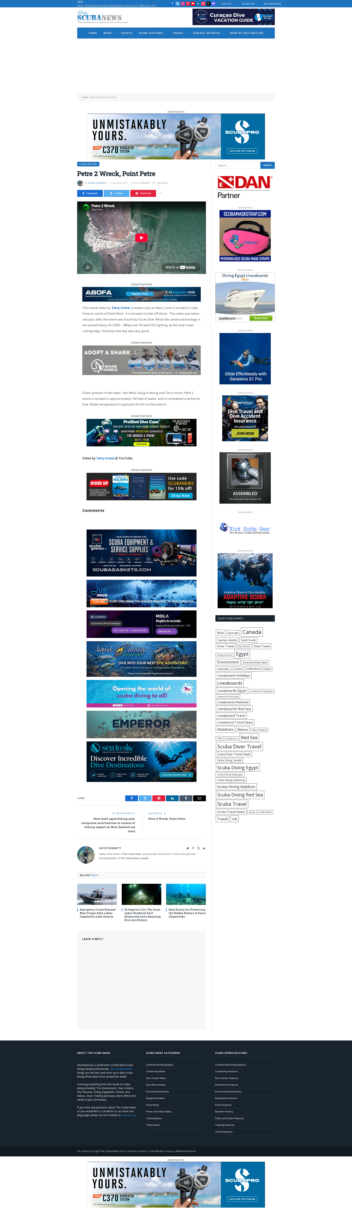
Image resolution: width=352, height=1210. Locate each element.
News (108, 33)
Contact (227, 3)
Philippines (231, 738)
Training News (154, 1118)
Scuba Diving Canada (229, 760)
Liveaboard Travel (231, 715)
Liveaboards (229, 683)
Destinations (272, 3)
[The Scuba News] (104, 17)
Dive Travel (262, 646)
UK (234, 818)
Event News (152, 1105)
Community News (155, 1071)
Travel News (153, 1125)
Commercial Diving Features (230, 1064)
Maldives (225, 729)
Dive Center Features (227, 1078)
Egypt (242, 654)
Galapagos (223, 668)
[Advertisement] (176, 66)
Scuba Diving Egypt (237, 767)
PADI (219, 738)
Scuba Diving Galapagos (230, 774)
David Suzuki (248, 640)
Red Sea (249, 737)
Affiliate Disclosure (185, 1151)
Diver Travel (225, 646)
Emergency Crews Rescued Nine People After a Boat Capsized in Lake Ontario (97, 913)
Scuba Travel (232, 803)
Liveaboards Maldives (233, 702)
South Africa (265, 812)
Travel (178, 33)
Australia (233, 633)
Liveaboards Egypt (232, 690)
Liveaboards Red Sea (234, 708)
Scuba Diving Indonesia (231, 780)
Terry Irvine (105, 458)
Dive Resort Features (226, 1084)
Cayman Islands (227, 640)
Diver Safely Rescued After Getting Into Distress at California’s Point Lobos (118, 5)
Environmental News (255, 662)
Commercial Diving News (159, 1064)
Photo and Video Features (229, 1118)
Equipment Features (226, 1098)
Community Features (226, 1071)
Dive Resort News (156, 1084)
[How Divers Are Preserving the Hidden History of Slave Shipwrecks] (186, 894)
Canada (252, 632)
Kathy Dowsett (97, 183)
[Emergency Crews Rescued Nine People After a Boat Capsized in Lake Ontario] (97, 894)
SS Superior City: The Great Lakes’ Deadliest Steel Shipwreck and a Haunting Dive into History (142, 915)
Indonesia (253, 669)
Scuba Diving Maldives (236, 786)
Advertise (248, 3)
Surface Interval (206, 33)
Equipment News (155, 1098)
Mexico (243, 729)
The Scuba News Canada (134, 858)
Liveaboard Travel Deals (235, 722)
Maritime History (224, 1111)
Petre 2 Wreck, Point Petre (166, 818)
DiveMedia (157, 1151)
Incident (238, 668)
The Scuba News (109, 1151)
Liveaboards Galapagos (262, 691)
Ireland (267, 668)
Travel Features (223, 1131)
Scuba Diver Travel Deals (234, 754)
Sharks (252, 812)
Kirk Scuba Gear (132, 854)
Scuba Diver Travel (239, 746)
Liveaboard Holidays (233, 675)
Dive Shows (244, 646)
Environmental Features (228, 1091)
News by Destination (246, 33)
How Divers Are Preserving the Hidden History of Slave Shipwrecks (187, 913)
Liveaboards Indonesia (228, 696)
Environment (228, 662)
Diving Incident (224, 655)
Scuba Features (151, 33)
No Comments (142, 183)
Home (93, 33)
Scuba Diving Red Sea (240, 794)
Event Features (223, 1105)
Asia (220, 632)
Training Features (224, 1125)
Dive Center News (156, 1078)
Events (126, 33)
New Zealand (259, 730)
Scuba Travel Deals (231, 812)
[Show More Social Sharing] (160, 193)
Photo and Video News (158, 1111)
